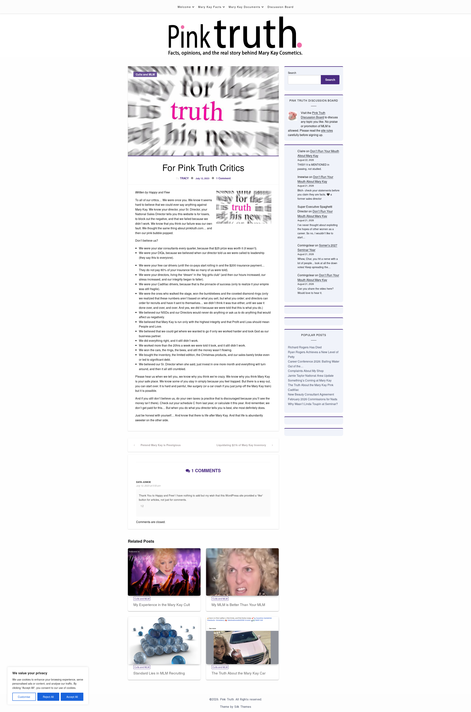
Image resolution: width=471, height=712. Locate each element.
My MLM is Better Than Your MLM (238, 604)
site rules (327, 130)
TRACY (184, 178)
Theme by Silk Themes (235, 707)
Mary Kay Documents (244, 7)
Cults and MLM (145, 74)
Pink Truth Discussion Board (313, 115)
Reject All (48, 697)
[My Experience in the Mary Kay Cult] (164, 572)
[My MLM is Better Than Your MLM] (242, 572)
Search (292, 73)
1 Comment (223, 178)
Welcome (184, 7)
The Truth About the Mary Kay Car (238, 672)
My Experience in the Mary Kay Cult (161, 604)
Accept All (72, 697)
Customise (24, 697)
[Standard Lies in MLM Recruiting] (164, 640)
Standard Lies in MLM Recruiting (159, 672)
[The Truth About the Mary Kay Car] (242, 640)
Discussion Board (281, 7)
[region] (47, 686)
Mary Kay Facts (210, 7)
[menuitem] (185, 7)
